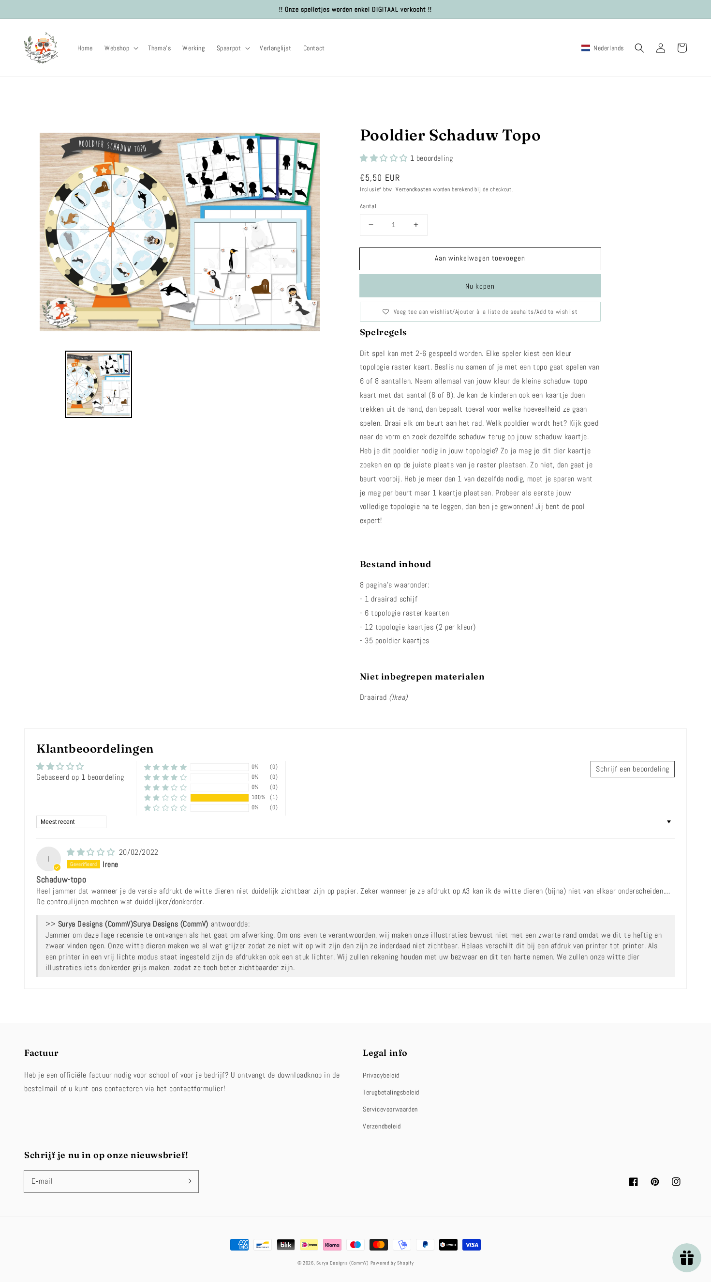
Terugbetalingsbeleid (391, 1092)
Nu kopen (480, 286)
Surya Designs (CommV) (342, 1263)
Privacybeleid (381, 1075)
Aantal (368, 206)
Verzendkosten (413, 189)
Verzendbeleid (382, 1126)
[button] (120, 48)
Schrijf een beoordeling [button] (632, 769)
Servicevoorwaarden (390, 1109)
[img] (92, 852)
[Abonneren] (187, 1181)
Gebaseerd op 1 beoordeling (80, 777)
